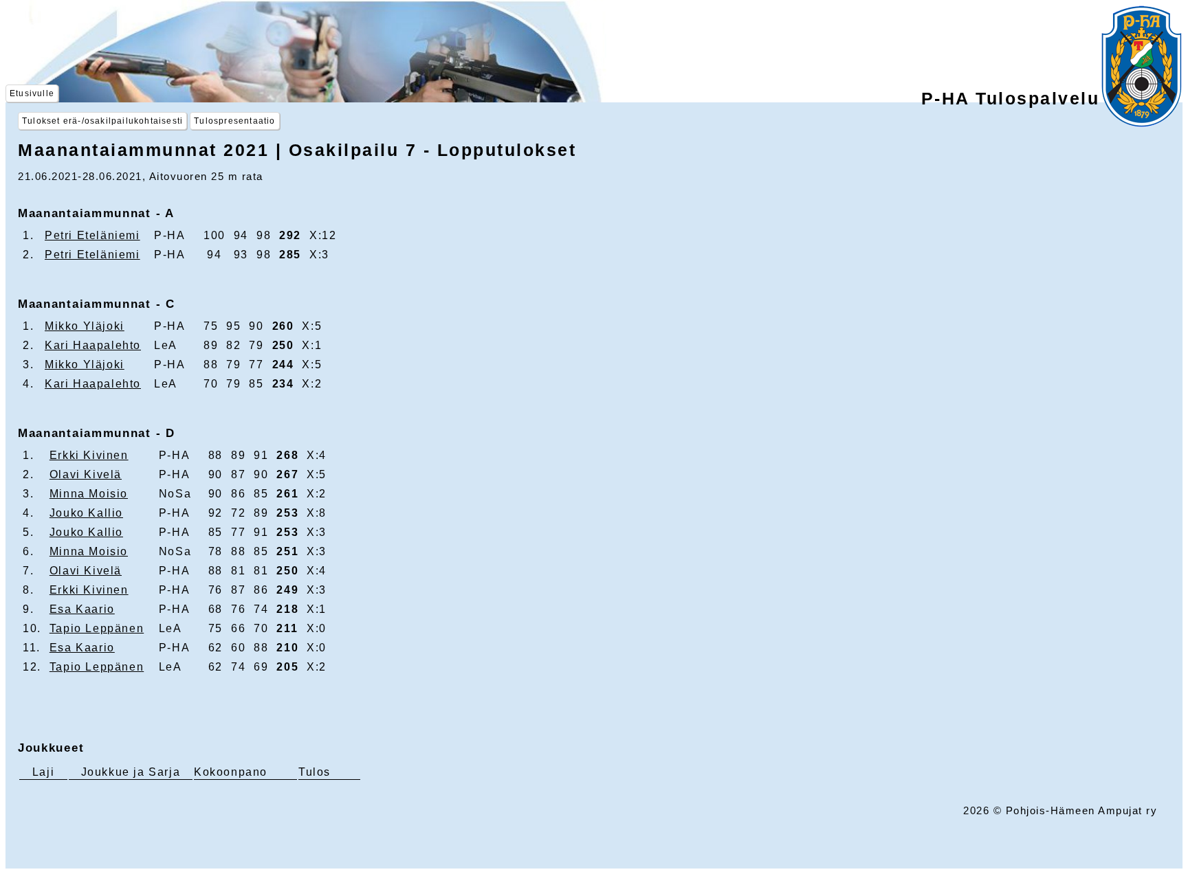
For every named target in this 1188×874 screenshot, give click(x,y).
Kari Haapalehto (93, 345)
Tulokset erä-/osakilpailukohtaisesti (102, 121)
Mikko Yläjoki (84, 326)
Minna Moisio (89, 494)
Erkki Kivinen (89, 455)
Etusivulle (32, 93)
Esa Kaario (82, 609)
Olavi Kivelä (86, 474)
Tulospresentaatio (234, 121)
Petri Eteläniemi (92, 235)
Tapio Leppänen (97, 628)
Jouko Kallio (86, 513)
